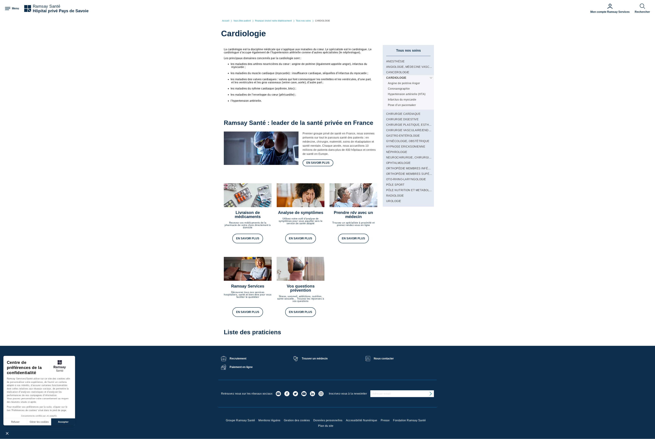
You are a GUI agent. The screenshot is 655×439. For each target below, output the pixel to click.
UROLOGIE (393, 201)
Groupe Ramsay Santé (240, 420)
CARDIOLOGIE (396, 77)
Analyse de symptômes (300, 212)
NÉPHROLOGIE (396, 152)
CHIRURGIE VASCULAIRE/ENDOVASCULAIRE (417, 130)
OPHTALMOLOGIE (398, 162)
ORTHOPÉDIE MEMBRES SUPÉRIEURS (413, 173)
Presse (385, 420)
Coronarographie (399, 88)
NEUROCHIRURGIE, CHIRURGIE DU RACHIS (417, 157)
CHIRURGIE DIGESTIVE (402, 119)
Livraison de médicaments (248, 214)
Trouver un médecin (315, 358)
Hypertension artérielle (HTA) (407, 94)
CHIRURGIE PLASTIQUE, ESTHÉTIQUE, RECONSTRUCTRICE (428, 124)
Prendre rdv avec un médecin (353, 214)
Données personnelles (328, 420)
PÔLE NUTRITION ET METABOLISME (411, 190)
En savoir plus (318, 162)
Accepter (63, 421)
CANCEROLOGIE (397, 72)
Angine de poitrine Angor (404, 83)
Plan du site (325, 425)
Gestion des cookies (297, 420)
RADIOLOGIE (395, 195)
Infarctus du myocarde (402, 99)
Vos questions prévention (301, 288)
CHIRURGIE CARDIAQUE (403, 113)
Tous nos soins (303, 21)
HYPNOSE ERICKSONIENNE (405, 146)
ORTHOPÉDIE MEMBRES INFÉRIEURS (412, 168)
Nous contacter (384, 358)
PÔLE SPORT (395, 184)
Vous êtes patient (242, 21)
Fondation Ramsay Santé (409, 420)
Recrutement (238, 358)
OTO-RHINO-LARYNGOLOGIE (406, 179)
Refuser (15, 421)
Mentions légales (269, 420)
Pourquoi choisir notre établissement (273, 21)
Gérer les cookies (39, 421)
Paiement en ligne (241, 367)
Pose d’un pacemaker (402, 105)
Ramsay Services (247, 286)
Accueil (225, 21)
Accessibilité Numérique (361, 420)
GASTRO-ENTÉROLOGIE (403, 135)
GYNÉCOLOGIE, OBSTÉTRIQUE (408, 141)
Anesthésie (395, 61)
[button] (7, 433)
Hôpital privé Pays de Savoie (61, 11)
